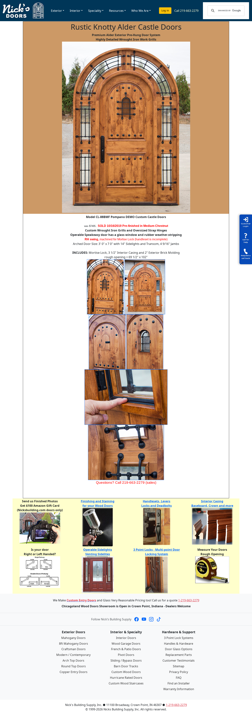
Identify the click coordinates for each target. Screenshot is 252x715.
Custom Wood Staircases (126, 683)
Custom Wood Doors (126, 672)
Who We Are (140, 11)
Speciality (94, 11)
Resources (116, 11)
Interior (75, 11)
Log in (165, 10)
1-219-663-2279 (188, 600)
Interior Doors (126, 638)
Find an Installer (179, 683)
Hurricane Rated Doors (126, 678)
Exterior (56, 11)
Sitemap (178, 666)
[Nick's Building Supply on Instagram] (151, 619)
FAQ (179, 678)
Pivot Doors (126, 655)
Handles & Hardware (178, 644)
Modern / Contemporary (73, 655)
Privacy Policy (178, 672)
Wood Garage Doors (126, 644)
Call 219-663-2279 (186, 11)
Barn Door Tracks (126, 666)
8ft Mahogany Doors (73, 644)
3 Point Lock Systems (178, 638)
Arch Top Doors (73, 660)
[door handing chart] (40, 572)
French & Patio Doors (126, 649)
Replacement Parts (178, 655)
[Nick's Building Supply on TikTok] (158, 619)
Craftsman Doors (73, 649)
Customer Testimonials (179, 660)
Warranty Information (178, 689)
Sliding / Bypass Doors (126, 660)
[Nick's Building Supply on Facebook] (136, 619)
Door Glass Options (178, 649)
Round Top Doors (73, 666)
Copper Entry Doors (73, 672)
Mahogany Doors (73, 638)
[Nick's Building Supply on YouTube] (144, 619)
